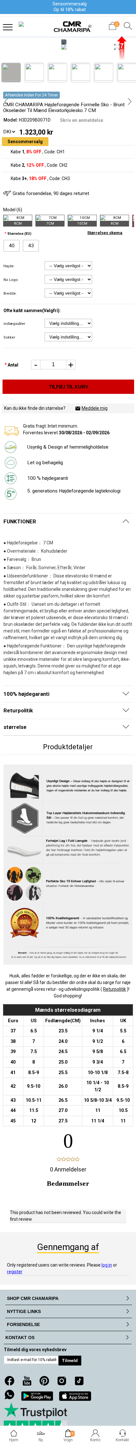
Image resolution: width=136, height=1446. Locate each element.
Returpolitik (114, 989)
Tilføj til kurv (68, 386)
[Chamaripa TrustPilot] (35, 1417)
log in (107, 1265)
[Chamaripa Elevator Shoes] (68, 24)
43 (31, 245)
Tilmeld (70, 1360)
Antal (11, 364)
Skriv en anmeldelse (81, 120)
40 (12, 245)
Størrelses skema (104, 232)
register (14, 1271)
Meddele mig (95, 408)
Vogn (68, 1440)
